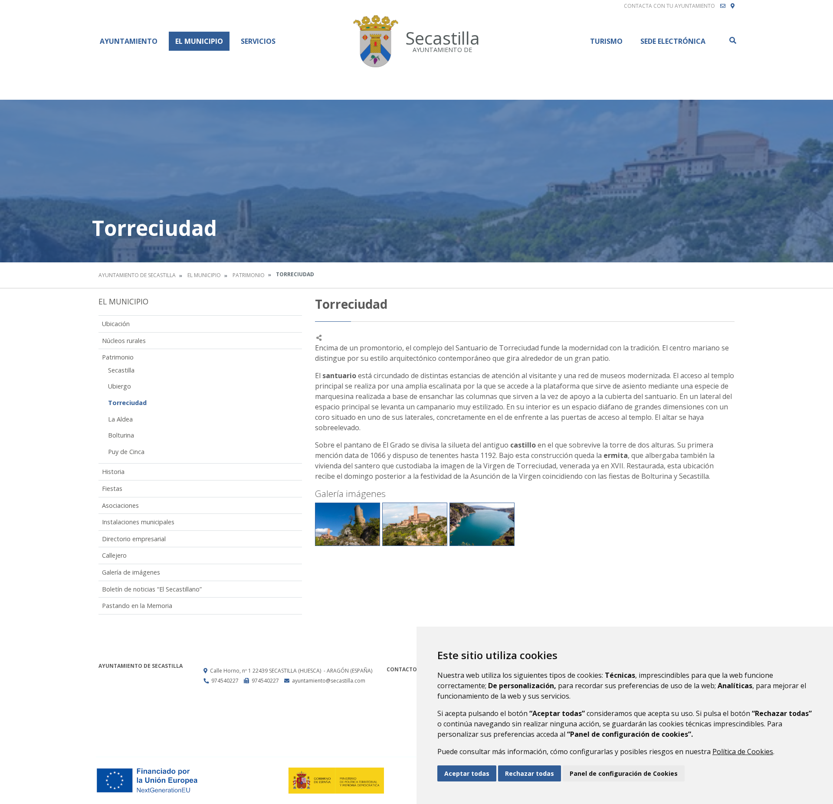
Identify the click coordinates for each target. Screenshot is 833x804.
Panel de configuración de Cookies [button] (624, 773)
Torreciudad (127, 403)
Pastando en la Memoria (137, 605)
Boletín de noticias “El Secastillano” (152, 589)
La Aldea (120, 419)
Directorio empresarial (134, 539)
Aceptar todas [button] (466, 773)
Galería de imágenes (131, 572)
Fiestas (112, 488)
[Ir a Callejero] (733, 6)
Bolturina (121, 435)
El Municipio (199, 41)
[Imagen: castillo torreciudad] (347, 524)
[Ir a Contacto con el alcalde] (722, 6)
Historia (113, 471)
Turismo (606, 41)
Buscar (732, 40)
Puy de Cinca (126, 452)
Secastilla (121, 370)
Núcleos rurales (124, 341)
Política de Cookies (742, 751)
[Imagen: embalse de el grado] (482, 524)
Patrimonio (249, 275)
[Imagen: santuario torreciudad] (414, 524)
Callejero (114, 555)
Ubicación (116, 324)
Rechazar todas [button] (529, 773)
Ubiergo (119, 386)
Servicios (258, 41)
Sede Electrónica (672, 41)
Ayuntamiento (128, 41)
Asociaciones (120, 505)
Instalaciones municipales (138, 522)
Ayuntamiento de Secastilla (137, 275)
